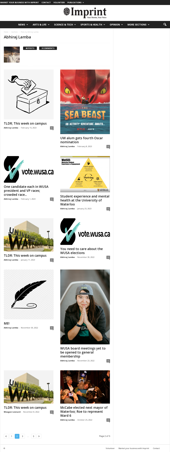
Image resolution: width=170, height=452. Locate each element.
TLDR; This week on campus (25, 123)
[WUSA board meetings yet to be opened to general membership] (85, 307)
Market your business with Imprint (19, 2)
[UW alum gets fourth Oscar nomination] (85, 102)
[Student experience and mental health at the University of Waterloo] (85, 174)
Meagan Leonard (12, 412)
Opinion (115, 24)
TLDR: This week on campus (25, 255)
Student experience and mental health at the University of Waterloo (84, 200)
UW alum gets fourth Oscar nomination (81, 140)
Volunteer (59, 2)
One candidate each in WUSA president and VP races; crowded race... (26, 190)
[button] (165, 24)
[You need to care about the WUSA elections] (85, 231)
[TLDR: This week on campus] (29, 235)
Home (6, 32)
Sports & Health (91, 24)
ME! (6, 323)
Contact (46, 2)
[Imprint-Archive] (85, 13)
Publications (74, 2)
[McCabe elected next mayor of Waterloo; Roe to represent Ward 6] (85, 387)
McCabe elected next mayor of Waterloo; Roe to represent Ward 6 (84, 411)
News (21, 24)
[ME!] (29, 294)
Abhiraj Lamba (11, 127)
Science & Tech (63, 24)
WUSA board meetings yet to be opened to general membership (83, 352)
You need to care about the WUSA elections (81, 251)
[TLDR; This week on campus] (29, 94)
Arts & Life (39, 24)
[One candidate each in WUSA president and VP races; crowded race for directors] (29, 169)
